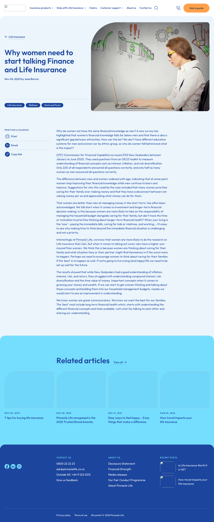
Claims (93, 7)
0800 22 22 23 (65, 463)
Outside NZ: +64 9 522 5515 (73, 474)
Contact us (145, 7)
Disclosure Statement (121, 463)
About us (131, 7)
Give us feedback (67, 480)
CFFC (59, 155)
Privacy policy (63, 515)
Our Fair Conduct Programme (126, 480)
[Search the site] (156, 8)
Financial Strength (119, 469)
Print (14, 136)
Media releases (117, 474)
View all (118, 362)
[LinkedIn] (13, 466)
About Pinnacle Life (120, 485)
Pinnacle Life (84, 239)
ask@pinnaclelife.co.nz (70, 469)
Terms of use (80, 515)
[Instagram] (19, 466)
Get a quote (196, 8)
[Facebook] (7, 466)
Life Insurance (17, 36)
